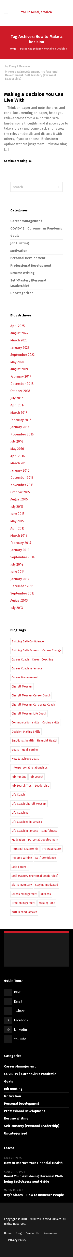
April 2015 (17, 528)
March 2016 (18, 463)
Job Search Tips (22, 785)
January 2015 (19, 550)
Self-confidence (45, 858)
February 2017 (20, 420)
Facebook (21, 1020)
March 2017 (18, 413)
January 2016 (19, 470)
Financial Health (47, 740)
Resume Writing (22, 273)
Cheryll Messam (19, 66)
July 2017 (16, 398)
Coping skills (50, 722)
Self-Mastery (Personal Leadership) (30, 77)
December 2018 (21, 384)
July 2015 (16, 507)
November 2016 (22, 434)
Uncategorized (21, 293)
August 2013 (19, 600)
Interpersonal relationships (30, 767)
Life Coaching (20, 812)
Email (18, 1002)
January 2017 (19, 427)
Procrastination (51, 849)
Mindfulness (49, 831)
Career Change (51, 650)
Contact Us (33, 1233)
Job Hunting (19, 243)
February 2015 (20, 543)
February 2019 (20, 376)
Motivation (18, 251)
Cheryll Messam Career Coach (31, 695)
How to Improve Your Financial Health (33, 1163)
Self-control (20, 867)
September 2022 (22, 355)
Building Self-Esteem (25, 650)
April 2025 (17, 326)
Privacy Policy (17, 1240)
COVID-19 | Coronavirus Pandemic (36, 228)
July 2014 (16, 564)
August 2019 (19, 369)
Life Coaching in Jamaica (27, 822)
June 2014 (17, 572)
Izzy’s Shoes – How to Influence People (34, 1195)
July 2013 (16, 608)
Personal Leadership (25, 849)
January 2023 (19, 348)
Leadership (42, 785)
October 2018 (20, 391)
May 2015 (17, 521)
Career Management (26, 221)
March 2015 (18, 535)
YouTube (20, 1039)
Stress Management (24, 894)
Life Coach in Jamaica (25, 831)
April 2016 (17, 456)
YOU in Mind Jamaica (24, 912)
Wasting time (47, 903)
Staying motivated (46, 885)
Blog (17, 992)
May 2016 (17, 449)
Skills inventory (22, 885)
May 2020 (17, 362)
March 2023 (18, 340)
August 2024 (19, 333)
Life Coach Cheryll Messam (29, 804)
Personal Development (23, 72)
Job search (36, 776)
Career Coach (20, 659)
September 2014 (22, 557)
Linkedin (20, 1030)
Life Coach (18, 794)
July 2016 (16, 441)
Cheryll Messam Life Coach (29, 713)
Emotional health (23, 740)
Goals (14, 236)
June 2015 (17, 514)
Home (8, 1233)
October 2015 (20, 492)
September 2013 (22, 593)
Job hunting (19, 776)
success (46, 894)
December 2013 (21, 586)
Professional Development (30, 265)
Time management (23, 903)
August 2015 (19, 499)
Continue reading (15, 161)
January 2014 (19, 579)
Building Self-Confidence (28, 641)
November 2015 (21, 485)
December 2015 (21, 478)
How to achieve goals (25, 758)
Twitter (19, 1011)
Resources (50, 1233)
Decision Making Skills (26, 731)
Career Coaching (42, 659)
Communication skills (25, 722)
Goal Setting (30, 749)
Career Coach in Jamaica (27, 668)
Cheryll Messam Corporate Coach (33, 704)
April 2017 (17, 405)
